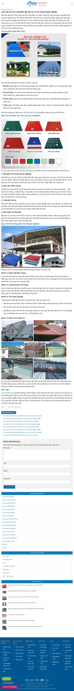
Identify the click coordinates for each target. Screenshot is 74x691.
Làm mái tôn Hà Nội (7, 9)
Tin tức (4, 547)
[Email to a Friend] (12, 407)
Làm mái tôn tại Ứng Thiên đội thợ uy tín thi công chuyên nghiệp (21, 424)
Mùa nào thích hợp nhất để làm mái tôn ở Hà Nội (22, 591)
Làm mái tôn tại (6, 393)
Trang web (7, 478)
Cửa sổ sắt (19, 656)
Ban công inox (57, 653)
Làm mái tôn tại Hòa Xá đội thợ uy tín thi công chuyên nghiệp (20, 421)
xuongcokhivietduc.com (42, 683)
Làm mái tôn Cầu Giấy (8, 500)
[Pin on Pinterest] (15, 407)
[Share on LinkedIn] (19, 407)
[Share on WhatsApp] (2, 407)
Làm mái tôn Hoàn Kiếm (9, 522)
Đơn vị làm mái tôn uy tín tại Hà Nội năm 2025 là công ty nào (25, 626)
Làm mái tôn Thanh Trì (8, 535)
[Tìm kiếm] (72, 3)
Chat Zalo (7, 678)
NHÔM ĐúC (66, 641)
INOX (51, 641)
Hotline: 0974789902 (10, 687)
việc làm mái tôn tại (30, 112)
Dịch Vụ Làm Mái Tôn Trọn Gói (14, 116)
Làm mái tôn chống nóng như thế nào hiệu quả (21, 620)
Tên (5, 463)
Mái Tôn (4, 544)
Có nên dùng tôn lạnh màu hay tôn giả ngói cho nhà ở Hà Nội (25, 585)
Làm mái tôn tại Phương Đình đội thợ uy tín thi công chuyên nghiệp (22, 432)
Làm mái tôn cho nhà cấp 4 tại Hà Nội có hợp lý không (23, 597)
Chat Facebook (8, 683)
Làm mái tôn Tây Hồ (8, 531)
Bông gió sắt (19, 659)
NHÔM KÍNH (29, 641)
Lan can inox (56, 645)
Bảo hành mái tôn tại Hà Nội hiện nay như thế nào (22, 602)
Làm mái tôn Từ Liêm (8, 541)
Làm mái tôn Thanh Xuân (9, 538)
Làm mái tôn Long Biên (9, 528)
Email (6, 471)
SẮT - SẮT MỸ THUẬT (17, 642)
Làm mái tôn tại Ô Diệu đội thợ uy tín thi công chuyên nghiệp (20, 435)
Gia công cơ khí (7, 559)
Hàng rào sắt (19, 650)
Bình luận (7, 448)
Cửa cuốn (6, 556)
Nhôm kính (6, 573)
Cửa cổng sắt (20, 647)
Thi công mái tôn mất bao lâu (16, 614)
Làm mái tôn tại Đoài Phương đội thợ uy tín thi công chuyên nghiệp (22, 415)
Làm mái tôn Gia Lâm (8, 509)
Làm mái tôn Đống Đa (8, 506)
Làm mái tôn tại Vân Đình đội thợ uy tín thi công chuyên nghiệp (21, 427)
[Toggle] (71, 556)
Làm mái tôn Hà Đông (8, 512)
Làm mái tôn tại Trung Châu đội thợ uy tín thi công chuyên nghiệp (22, 429)
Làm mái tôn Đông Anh (8, 503)
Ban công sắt (19, 653)
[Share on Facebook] (6, 407)
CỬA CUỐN (41, 641)
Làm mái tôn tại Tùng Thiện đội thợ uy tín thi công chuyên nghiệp (21, 418)
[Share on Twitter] (9, 407)
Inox (4, 562)
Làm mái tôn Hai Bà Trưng (9, 519)
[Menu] (2, 3)
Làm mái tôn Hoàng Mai (9, 525)
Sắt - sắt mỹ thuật (8, 576)
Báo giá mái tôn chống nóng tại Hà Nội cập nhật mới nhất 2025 (26, 608)
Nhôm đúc (6, 569)
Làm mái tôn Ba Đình (8, 496)
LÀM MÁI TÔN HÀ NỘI (5, 642)
